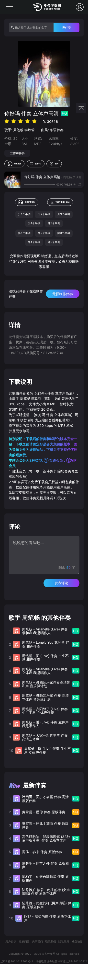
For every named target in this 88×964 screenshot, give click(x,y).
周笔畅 (18, 130)
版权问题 (24, 941)
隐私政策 (63, 941)
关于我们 (37, 941)
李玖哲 (29, 130)
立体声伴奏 (17, 153)
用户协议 (10, 941)
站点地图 (77, 941)
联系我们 (50, 941)
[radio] (6, 121)
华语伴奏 (57, 130)
